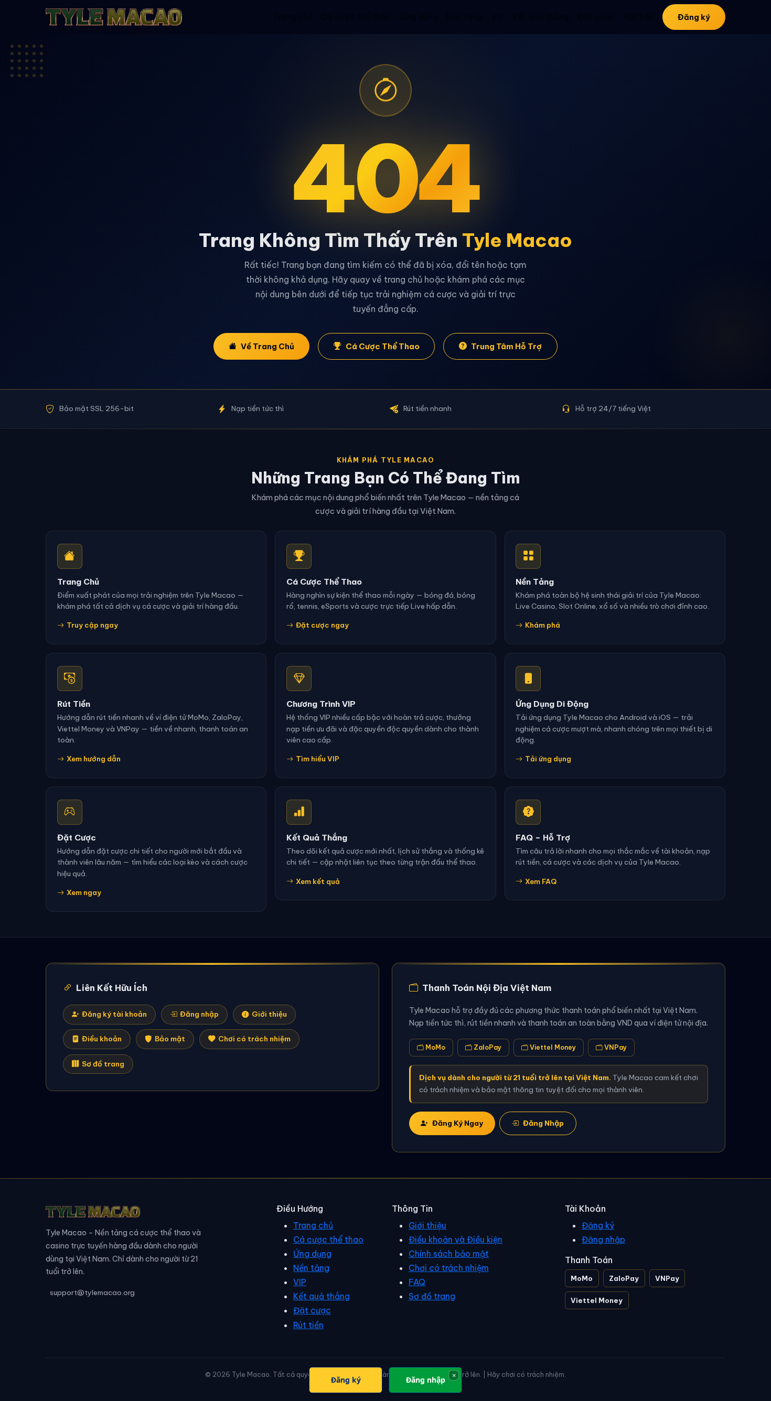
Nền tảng (464, 17)
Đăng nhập (199, 1014)
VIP (497, 17)
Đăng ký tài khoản (114, 1014)
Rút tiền (639, 17)
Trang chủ (293, 17)
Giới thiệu (269, 1014)
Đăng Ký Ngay (457, 1123)
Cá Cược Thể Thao (383, 346)
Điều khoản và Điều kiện (455, 1239)
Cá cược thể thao (356, 17)
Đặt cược (596, 17)
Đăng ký (694, 17)
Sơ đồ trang (103, 1064)
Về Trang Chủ (267, 346)
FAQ (417, 1282)
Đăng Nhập (543, 1123)
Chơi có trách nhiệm (254, 1038)
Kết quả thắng (540, 17)
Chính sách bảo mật (449, 1253)
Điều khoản (102, 1038)
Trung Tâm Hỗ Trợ (506, 346)
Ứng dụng (419, 17)
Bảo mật (170, 1038)
